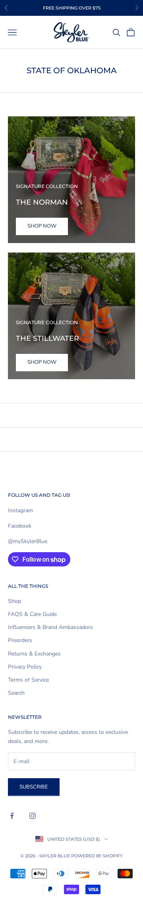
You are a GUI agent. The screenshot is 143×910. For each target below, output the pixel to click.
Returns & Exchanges (34, 653)
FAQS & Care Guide (32, 614)
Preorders (20, 640)
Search (16, 693)
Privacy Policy (25, 667)
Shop (14, 601)
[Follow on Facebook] (12, 816)
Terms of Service (28, 680)
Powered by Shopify (97, 856)
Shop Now (41, 226)
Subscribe (33, 786)
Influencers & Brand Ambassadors (50, 627)
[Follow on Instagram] (33, 816)
